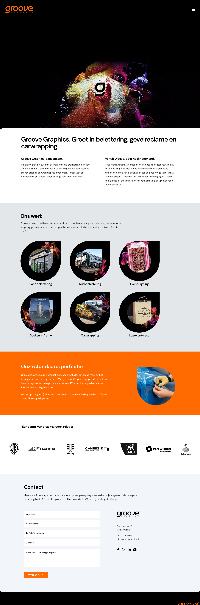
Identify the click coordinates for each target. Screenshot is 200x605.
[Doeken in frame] (40, 315)
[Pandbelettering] (40, 264)
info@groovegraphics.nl (128, 539)
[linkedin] (129, 549)
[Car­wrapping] (90, 317)
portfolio (116, 184)
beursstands (27, 176)
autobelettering (29, 172)
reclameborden (59, 172)
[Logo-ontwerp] (139, 315)
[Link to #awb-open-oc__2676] (193, 9)
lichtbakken (74, 172)
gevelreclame (82, 168)
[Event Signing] (139, 264)
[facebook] (118, 549)
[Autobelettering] (90, 264)
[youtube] (134, 549)
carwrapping (44, 172)
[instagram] (123, 549)
